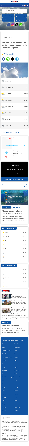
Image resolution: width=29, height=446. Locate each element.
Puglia (16, 367)
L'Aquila (16, 400)
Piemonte (4, 343)
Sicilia (3, 373)
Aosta (16, 380)
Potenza (4, 407)
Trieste (3, 390)
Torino (3, 380)
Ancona (4, 394)
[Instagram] (13, 24)
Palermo (4, 410)
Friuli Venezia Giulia (7, 357)
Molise (3, 367)
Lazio (16, 360)
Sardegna (17, 373)
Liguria (3, 347)
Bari (16, 404)
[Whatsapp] (8, 59)
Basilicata (4, 370)
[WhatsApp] (21, 24)
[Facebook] (8, 24)
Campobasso (5, 404)
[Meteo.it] (24, 5)
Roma (16, 397)
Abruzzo (17, 363)
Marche (16, 353)
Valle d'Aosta (18, 343)
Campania (4, 363)
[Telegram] (17, 59)
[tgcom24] (14, 2)
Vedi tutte (25, 185)
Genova (4, 384)
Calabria (17, 370)
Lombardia (17, 347)
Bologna (16, 390)
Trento (3, 387)
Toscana (17, 357)
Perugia (4, 397)
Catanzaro (17, 407)
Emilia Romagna (6, 353)
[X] (17, 24)
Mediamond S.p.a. (14, 435)
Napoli (3, 400)
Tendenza (6, 207)
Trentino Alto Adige (6, 350)
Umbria (4, 360)
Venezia (16, 387)
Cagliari (16, 410)
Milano (16, 384)
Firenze (16, 394)
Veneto (16, 350)
